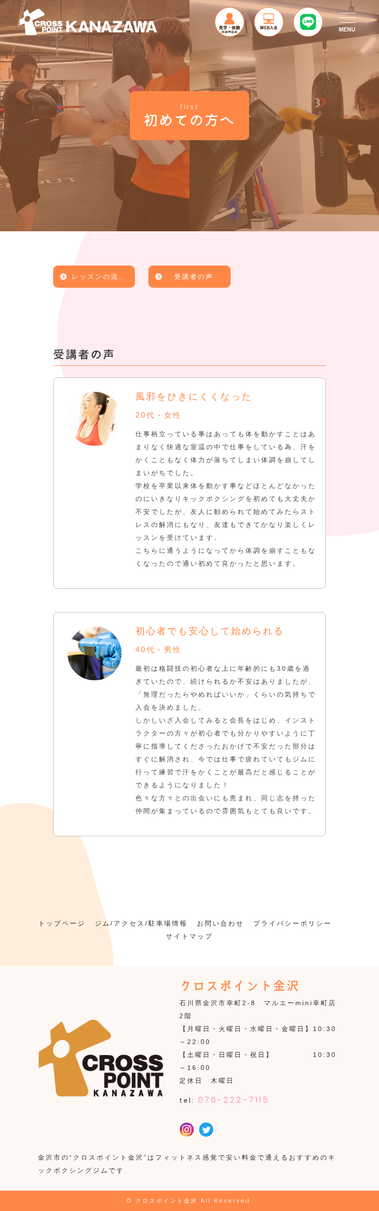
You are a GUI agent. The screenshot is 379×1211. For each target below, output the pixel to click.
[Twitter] (206, 1130)
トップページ (62, 923)
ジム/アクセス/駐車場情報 (141, 923)
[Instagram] (186, 1130)
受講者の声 (194, 276)
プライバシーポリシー (292, 923)
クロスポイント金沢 (166, 1201)
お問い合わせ (220, 923)
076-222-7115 (233, 1100)
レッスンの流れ (99, 276)
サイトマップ (189, 936)
